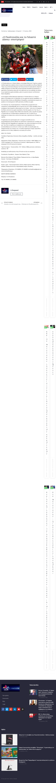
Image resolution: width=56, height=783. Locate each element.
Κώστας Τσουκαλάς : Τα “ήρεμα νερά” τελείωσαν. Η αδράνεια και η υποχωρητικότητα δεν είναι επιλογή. (46, 118)
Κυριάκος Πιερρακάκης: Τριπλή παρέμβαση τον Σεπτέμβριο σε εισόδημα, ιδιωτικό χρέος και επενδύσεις (46, 569)
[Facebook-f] (37, 1)
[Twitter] (39, 1)
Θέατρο (4, 25)
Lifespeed (15, 778)
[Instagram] (41, 1)
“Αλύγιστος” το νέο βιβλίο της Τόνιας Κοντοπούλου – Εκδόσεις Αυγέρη (36, 735)
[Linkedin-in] (48, 1)
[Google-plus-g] (10, 709)
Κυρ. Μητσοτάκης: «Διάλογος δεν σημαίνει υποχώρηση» (53, 533)
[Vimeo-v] (46, 1)
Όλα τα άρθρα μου (16, 194)
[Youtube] (43, 1)
